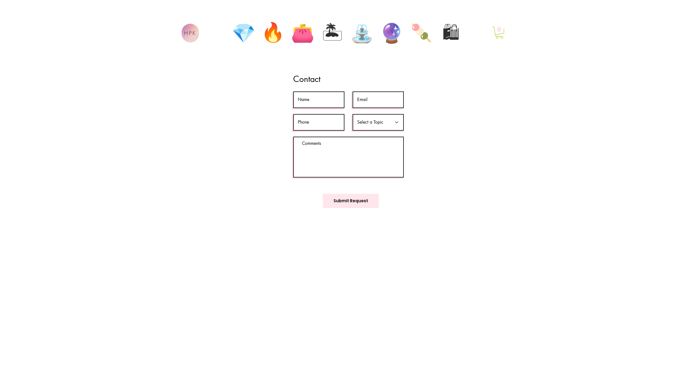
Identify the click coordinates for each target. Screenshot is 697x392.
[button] (499, 33)
